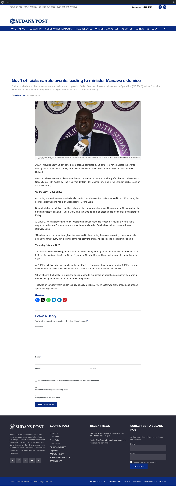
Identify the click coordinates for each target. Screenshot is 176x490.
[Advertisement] (88, 54)
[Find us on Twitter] (164, 7)
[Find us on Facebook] (160, 7)
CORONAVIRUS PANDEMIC (58, 28)
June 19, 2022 (36, 95)
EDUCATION (36, 28)
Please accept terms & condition (144, 462)
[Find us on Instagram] (25, 460)
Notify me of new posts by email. (48, 397)
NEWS (22, 28)
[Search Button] (165, 28)
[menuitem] (2, 2)
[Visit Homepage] (29, 21)
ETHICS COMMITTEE (47, 7)
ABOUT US (126, 28)
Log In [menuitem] (8, 2)
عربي (154, 28)
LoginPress (54, 450)
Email (38, 368)
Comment (40, 326)
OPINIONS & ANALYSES (106, 28)
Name (38, 356)
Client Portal (54, 436)
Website (93, 368)
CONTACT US (142, 28)
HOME (13, 28)
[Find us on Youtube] (32, 460)
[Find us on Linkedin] (38, 460)
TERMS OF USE (16, 7)
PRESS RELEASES (83, 28)
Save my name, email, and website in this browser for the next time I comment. (68, 380)
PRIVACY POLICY (30, 7)
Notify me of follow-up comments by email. (51, 389)
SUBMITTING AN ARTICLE (67, 7)
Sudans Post (19, 95)
